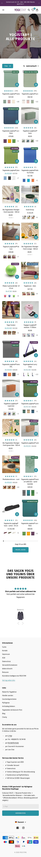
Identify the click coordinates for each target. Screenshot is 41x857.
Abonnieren (20, 841)
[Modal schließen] (36, 810)
